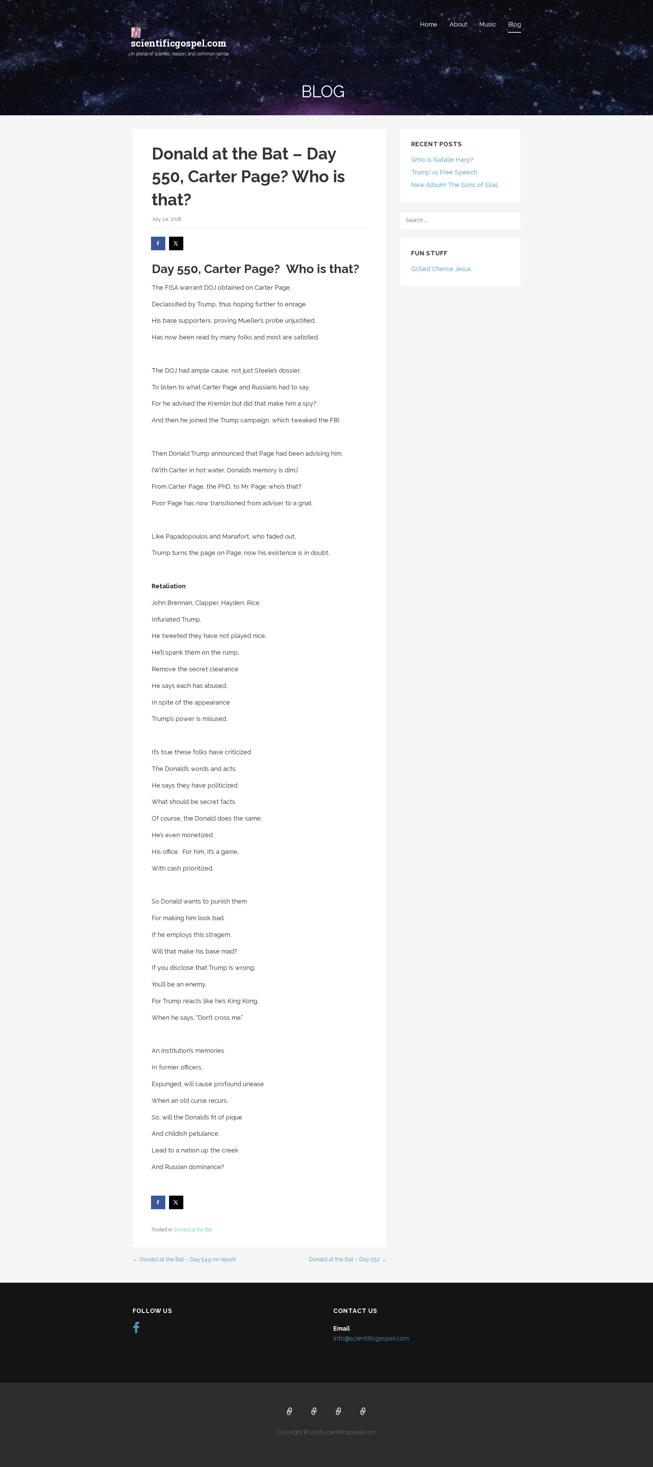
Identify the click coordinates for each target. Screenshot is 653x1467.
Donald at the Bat (193, 1229)
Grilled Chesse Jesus (441, 268)
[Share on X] (176, 243)
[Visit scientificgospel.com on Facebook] (136, 1330)
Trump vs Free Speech (444, 172)
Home (428, 24)
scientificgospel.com (179, 43)
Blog (514, 24)
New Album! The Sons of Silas (454, 184)
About (458, 24)
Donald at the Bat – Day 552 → (348, 1259)
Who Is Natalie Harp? (442, 159)
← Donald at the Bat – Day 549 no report (184, 1259)
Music (487, 24)
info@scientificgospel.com (371, 1338)
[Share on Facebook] (158, 243)
